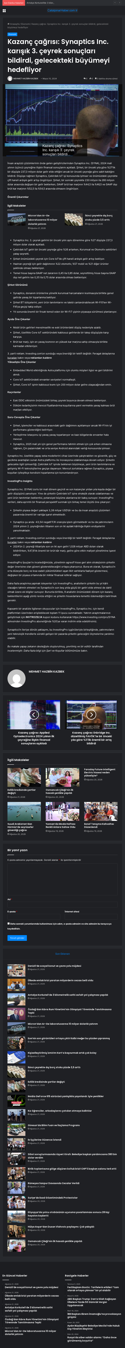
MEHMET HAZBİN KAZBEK (25, 78)
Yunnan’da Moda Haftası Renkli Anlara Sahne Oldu (60, 825)
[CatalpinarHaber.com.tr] (62, 10)
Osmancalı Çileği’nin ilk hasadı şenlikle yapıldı (59, 791)
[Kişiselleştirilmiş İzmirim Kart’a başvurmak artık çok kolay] (16, 1057)
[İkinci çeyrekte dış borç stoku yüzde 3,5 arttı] (74, 219)
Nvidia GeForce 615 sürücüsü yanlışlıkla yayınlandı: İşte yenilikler (66, 1096)
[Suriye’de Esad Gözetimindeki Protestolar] (16, 1202)
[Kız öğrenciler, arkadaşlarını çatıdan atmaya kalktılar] (16, 1115)
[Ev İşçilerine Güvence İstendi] (16, 1144)
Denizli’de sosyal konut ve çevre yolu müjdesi (54, 966)
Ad (9, 899)
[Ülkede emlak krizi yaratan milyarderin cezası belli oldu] (16, 985)
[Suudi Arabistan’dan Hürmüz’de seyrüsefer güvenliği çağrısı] (24, 811)
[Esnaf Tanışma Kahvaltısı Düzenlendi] (101, 811)
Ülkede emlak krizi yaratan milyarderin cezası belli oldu (60, 980)
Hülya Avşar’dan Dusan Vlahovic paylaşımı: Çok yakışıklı (61, 1226)
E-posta (12, 911)
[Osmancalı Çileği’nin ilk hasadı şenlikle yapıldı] (62, 777)
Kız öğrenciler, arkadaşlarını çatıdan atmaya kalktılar (60, 1110)
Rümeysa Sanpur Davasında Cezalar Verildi (53, 1183)
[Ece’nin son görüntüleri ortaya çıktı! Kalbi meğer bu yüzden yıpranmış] (16, 1043)
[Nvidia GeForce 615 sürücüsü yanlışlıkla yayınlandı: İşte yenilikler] (16, 1101)
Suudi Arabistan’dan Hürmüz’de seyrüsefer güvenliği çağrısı (20, 827)
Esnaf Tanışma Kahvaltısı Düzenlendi (99, 825)
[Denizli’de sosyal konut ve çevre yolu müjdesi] (16, 970)
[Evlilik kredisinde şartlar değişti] (24, 777)
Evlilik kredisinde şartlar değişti (21, 791)
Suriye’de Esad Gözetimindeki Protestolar (53, 1197)
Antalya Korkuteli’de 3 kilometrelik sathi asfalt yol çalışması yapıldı (59, 2)
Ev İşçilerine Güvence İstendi (44, 1139)
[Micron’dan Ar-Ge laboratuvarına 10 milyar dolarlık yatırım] (17, 219)
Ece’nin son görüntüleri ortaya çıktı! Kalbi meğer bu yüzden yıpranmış (69, 1038)
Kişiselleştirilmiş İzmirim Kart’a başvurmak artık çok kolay (62, 1052)
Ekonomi (25, 24)
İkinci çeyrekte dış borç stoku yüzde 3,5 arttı (54, 1067)
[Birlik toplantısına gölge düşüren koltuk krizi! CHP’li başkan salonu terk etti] (16, 1173)
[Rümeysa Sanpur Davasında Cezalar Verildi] (16, 1188)
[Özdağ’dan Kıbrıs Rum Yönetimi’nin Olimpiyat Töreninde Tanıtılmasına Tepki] (16, 1014)
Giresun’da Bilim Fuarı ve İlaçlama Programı (54, 1125)
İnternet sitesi (72, 911)
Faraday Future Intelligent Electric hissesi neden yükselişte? (99, 772)
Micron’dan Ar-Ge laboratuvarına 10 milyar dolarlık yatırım (42, 220)
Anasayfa (14, 24)
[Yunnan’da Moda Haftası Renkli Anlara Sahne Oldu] (62, 811)
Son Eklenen (62, 953)
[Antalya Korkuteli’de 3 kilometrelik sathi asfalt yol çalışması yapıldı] (16, 999)
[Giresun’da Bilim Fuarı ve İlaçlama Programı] (16, 1130)
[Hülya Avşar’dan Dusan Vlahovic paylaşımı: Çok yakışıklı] (16, 1231)
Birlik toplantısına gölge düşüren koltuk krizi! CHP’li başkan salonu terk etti (72, 1168)
